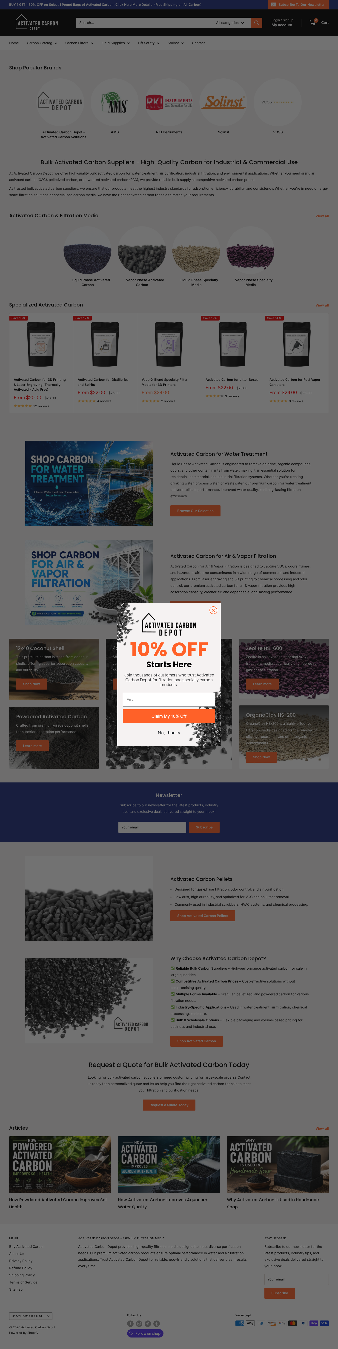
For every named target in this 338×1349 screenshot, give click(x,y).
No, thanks (169, 732)
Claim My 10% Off (169, 716)
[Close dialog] (213, 610)
